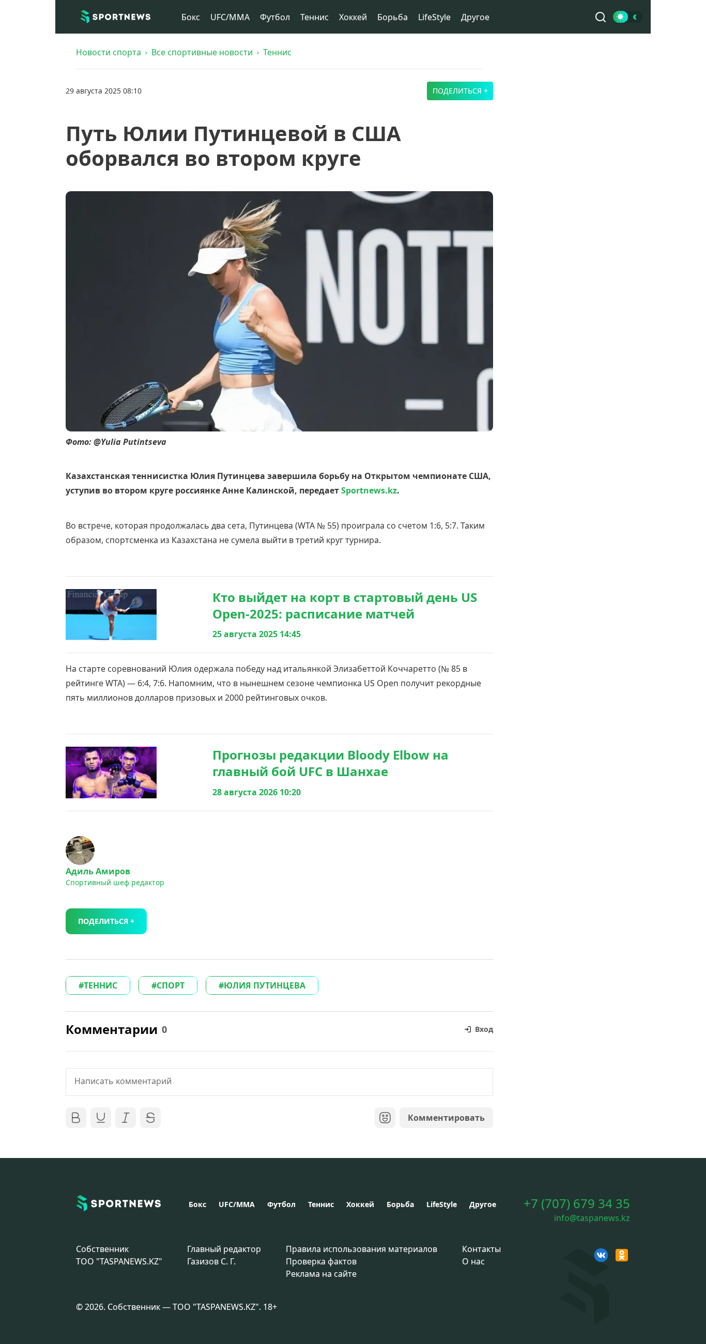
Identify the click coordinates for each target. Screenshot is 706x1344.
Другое (475, 17)
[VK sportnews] (601, 1255)
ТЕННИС (100, 985)
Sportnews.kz (369, 490)
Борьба (392, 17)
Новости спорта (108, 52)
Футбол (275, 17)
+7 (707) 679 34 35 (577, 1203)
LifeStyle (434, 17)
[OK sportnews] (621, 1255)
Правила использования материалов (361, 1249)
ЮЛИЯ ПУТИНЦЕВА (264, 985)
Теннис (314, 17)
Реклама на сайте (321, 1273)
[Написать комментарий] (279, 1082)
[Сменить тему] (627, 17)
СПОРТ (171, 985)
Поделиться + (460, 91)
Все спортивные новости (202, 52)
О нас (473, 1261)
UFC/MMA (230, 17)
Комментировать (446, 1117)
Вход (484, 1029)
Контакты (481, 1249)
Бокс (190, 17)
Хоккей (353, 17)
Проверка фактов (321, 1261)
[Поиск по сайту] (600, 17)
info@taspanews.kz (592, 1218)
